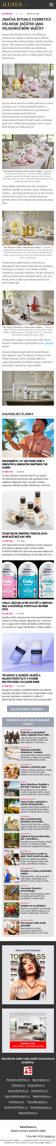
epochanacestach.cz (27, 799)
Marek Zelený (33, 14)
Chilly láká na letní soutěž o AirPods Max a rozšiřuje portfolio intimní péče (27, 606)
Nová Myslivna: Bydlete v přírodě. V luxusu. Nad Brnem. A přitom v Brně (34, 785)
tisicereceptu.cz (26, 764)
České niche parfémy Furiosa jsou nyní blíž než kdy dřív (24, 535)
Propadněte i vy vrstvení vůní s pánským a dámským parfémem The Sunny (25, 464)
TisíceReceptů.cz (37, 1101)
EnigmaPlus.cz (36, 1085)
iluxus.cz (23, 782)
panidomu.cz (25, 903)
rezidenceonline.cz (27, 920)
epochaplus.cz (25, 851)
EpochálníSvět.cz (18, 1090)
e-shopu (48, 343)
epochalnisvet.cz (26, 730)
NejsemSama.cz (28, 1112)
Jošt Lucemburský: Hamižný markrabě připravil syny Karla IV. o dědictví (34, 820)
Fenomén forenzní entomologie (30, 889)
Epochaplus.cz (40, 1079)
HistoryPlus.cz (39, 1090)
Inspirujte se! (28, 1044)
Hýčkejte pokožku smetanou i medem (31, 751)
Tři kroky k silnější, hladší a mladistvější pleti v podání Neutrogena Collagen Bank (21, 679)
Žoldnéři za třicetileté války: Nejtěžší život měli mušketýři (34, 733)
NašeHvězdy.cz (42, 1096)
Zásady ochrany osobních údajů (28, 1130)
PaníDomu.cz (16, 1101)
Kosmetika (7, 14)
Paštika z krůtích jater (33, 767)
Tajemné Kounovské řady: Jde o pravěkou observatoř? (35, 837)
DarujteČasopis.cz (41, 1107)
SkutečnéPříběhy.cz (15, 1107)
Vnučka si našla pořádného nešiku (36, 872)
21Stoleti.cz (18, 1085)
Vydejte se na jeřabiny (33, 905)
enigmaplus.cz (25, 834)
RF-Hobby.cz (48, 1136)
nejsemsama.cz (26, 747)
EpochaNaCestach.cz (17, 1096)
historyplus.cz (25, 816)
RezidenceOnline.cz (18, 1079)
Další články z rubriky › (28, 709)
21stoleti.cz (24, 886)
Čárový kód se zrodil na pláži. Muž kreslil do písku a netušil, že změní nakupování (35, 855)
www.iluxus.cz (28, 1126)
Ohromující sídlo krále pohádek (33, 924)
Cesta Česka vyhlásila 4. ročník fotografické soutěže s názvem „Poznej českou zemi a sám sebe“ (35, 803)
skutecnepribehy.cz (27, 868)
